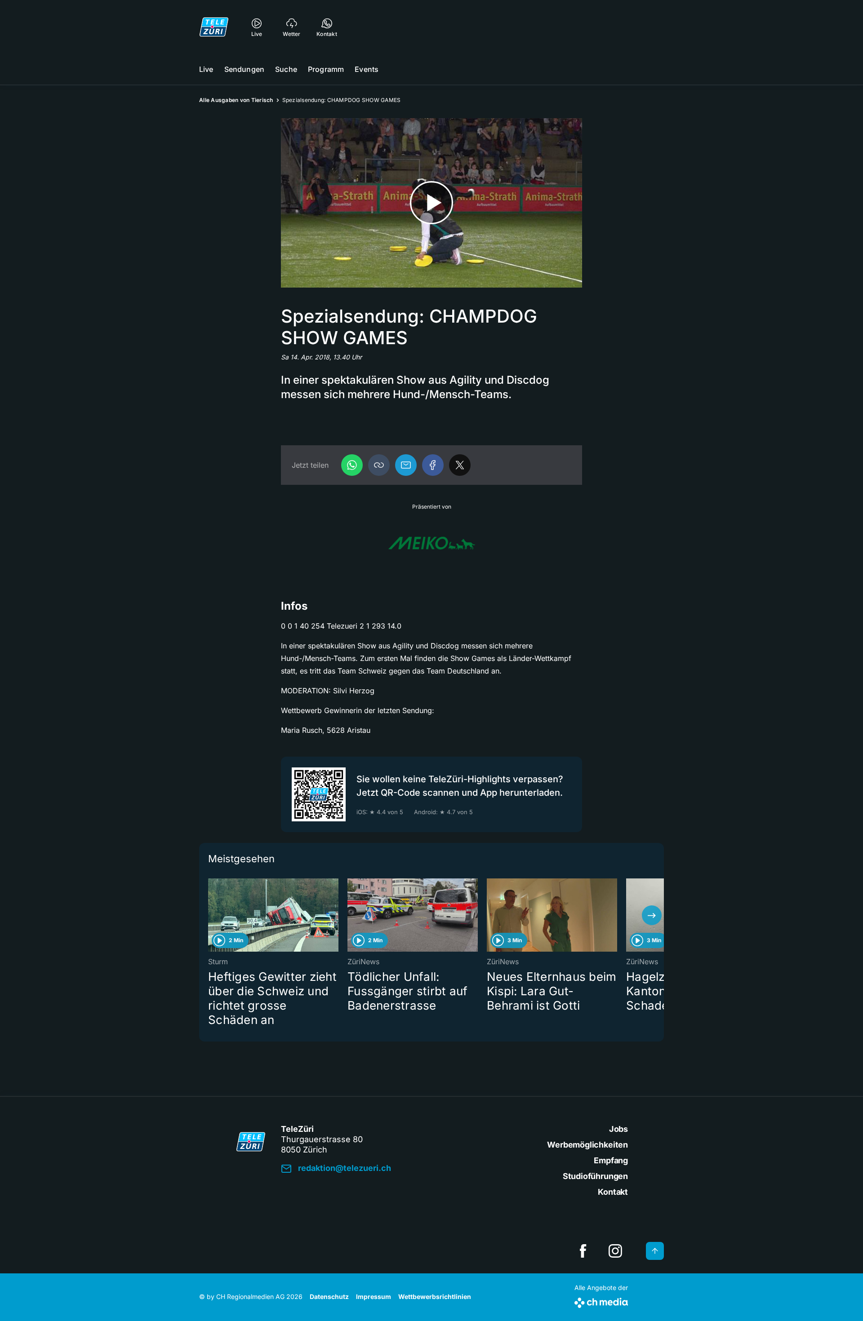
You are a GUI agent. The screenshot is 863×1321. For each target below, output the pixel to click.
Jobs (618, 1129)
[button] (379, 465)
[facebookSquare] (583, 1251)
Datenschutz (329, 1296)
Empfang (611, 1160)
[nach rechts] (652, 915)
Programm (326, 69)
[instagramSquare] (615, 1251)
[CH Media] (601, 1301)
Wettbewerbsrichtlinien (434, 1296)
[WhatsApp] (352, 465)
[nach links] (211, 915)
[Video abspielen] (431, 203)
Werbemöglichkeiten (587, 1144)
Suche (286, 69)
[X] (460, 465)
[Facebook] (433, 465)
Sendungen (244, 69)
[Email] (406, 465)
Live (206, 69)
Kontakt (613, 1192)
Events (366, 69)
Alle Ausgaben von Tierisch (236, 100)
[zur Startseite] (214, 27)
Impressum (373, 1296)
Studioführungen (595, 1176)
